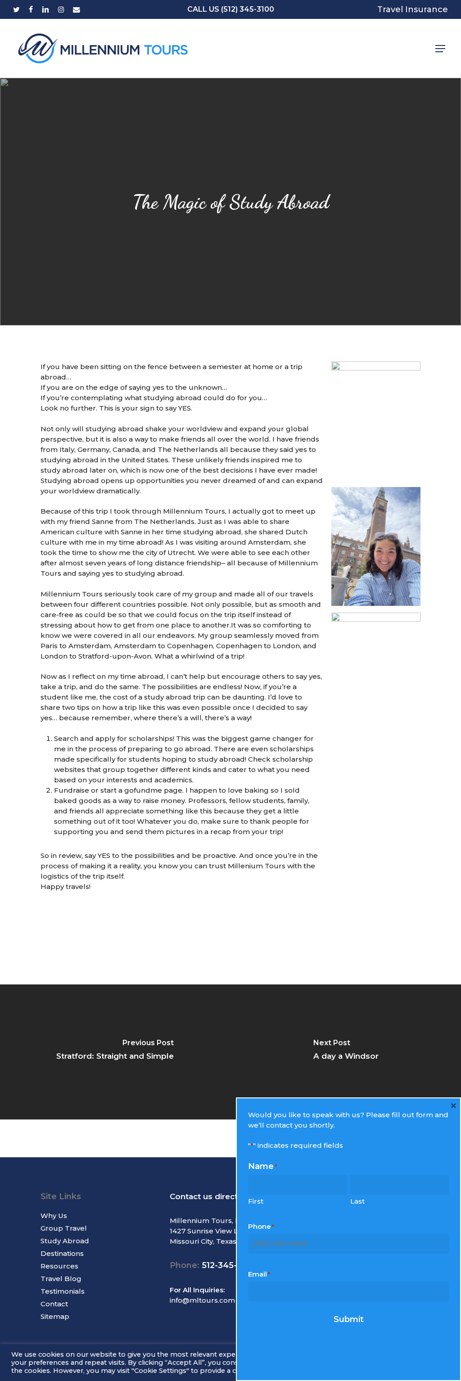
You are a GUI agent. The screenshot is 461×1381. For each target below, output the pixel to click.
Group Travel (64, 1228)
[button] (440, 48)
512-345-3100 (229, 1265)
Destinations (62, 1253)
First (255, 1201)
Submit (349, 1319)
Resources (59, 1266)
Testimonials (63, 1291)
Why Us (54, 1215)
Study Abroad (65, 1241)
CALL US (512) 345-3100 (230, 9)
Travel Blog (61, 1278)
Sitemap (55, 1316)
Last (357, 1201)
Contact (54, 1304)
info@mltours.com (202, 1300)
